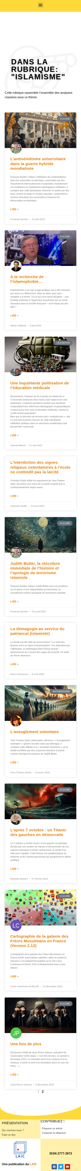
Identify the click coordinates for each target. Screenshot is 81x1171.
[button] (40, 5)
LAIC (33, 1164)
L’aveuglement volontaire (34, 732)
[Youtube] (67, 1166)
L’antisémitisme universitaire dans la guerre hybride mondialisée (38, 163)
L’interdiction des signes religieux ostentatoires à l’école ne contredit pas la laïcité (40, 467)
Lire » (14, 209)
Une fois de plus (25, 1044)
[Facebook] (54, 1166)
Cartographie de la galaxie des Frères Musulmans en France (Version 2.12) (39, 941)
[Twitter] (60, 1166)
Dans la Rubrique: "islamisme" (38, 69)
